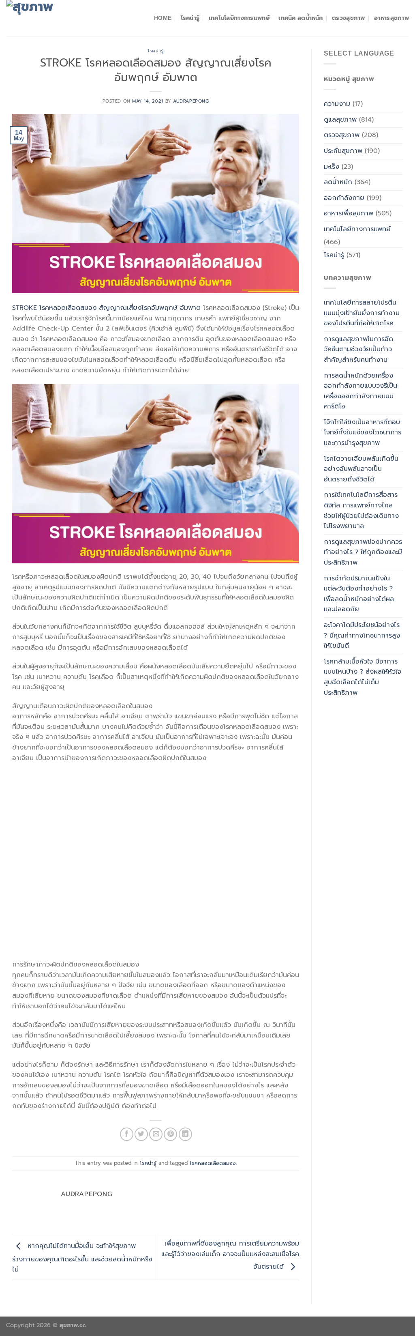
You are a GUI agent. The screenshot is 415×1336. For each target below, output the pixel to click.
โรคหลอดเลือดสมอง (213, 1163)
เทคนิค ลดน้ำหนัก (300, 18)
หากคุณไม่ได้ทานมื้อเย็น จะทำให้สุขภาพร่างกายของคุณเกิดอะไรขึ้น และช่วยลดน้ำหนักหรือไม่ (82, 1258)
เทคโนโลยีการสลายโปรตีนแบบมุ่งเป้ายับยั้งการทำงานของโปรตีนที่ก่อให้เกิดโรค (362, 313)
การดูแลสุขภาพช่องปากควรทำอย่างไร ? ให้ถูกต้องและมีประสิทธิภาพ (363, 552)
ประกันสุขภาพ (343, 151)
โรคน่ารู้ (190, 18)
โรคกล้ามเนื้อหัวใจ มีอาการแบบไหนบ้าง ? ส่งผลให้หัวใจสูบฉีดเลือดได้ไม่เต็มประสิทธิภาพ (362, 677)
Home (162, 18)
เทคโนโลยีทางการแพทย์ (239, 18)
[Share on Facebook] (126, 1134)
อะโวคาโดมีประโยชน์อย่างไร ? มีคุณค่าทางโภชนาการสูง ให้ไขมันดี (362, 635)
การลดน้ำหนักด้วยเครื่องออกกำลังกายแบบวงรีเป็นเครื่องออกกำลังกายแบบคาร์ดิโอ (360, 391)
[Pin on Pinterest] (170, 1134)
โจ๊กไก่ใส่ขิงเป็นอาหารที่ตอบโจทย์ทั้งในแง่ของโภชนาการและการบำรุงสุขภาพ (362, 432)
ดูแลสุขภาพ (340, 120)
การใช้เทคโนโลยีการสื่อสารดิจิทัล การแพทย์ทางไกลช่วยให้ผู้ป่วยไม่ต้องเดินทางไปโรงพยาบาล (361, 510)
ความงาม (337, 104)
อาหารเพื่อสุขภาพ (348, 213)
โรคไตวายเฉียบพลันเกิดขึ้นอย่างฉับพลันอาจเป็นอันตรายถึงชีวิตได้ (361, 469)
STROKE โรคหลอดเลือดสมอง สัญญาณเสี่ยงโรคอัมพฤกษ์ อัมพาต (106, 308)
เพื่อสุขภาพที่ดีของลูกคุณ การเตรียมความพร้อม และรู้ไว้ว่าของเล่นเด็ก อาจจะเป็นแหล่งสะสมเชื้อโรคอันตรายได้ (230, 1255)
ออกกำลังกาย (344, 198)
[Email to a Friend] (156, 1134)
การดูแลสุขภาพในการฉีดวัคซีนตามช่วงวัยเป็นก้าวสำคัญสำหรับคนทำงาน (358, 349)
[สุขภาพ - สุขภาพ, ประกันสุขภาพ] (46, 18)
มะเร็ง (331, 167)
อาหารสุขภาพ (391, 18)
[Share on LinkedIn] (185, 1134)
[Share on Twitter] (141, 1134)
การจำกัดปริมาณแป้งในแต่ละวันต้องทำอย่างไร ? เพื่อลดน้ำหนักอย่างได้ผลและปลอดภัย (359, 593)
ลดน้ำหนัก (338, 182)
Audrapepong (191, 101)
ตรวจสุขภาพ (348, 18)
